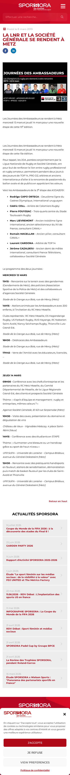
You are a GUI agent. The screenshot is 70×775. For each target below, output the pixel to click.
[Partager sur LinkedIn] (13, 50)
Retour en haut (58, 501)
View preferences (35, 762)
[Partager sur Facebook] (5, 50)
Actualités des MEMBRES (51, 25)
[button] (64, 714)
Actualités (12, 25)
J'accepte (35, 742)
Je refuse (35, 752)
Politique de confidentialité (35, 770)
